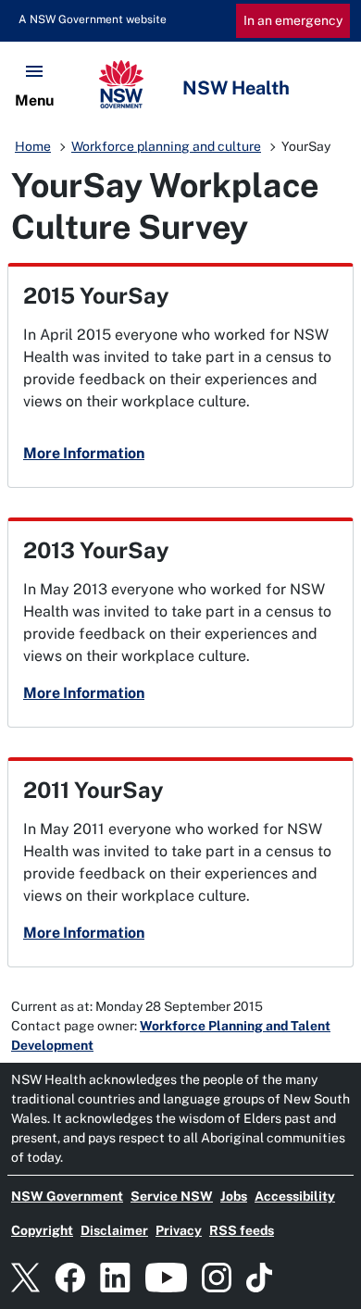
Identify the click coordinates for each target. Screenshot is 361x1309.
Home (33, 146)
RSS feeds (241, 1230)
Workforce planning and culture (166, 146)
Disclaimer (114, 1230)
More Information (83, 453)
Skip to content (81, 19)
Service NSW (172, 1196)
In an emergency (292, 20)
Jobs (233, 1196)
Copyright (42, 1230)
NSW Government (67, 1196)
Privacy (179, 1230)
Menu (34, 100)
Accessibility (295, 1196)
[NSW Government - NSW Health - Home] (180, 84)
